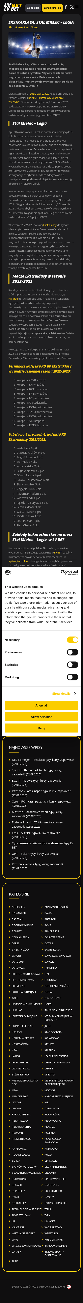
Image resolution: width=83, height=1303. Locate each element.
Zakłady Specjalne (56, 1245)
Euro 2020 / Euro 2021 (58, 955)
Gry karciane (53, 998)
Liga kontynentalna (57, 1062)
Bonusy (17, 931)
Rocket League (21, 1154)
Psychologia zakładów (53, 1140)
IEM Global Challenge (58, 1010)
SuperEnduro (53, 1191)
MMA (15, 1090)
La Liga (16, 1056)
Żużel (15, 1261)
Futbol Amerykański (57, 986)
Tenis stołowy (21, 1215)
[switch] (72, 652)
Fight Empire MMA (22, 980)
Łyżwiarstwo (20, 1074)
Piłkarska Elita (21, 1126)
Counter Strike (54, 937)
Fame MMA (51, 967)
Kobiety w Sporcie (23, 1038)
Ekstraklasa (15, 27)
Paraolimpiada (21, 1114)
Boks (48, 925)
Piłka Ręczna (20, 1120)
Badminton (19, 913)
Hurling (17, 1010)
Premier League (21, 1139)
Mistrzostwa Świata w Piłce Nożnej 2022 (59, 1082)
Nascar (16, 1102)
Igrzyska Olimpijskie (24, 1016)
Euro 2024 (18, 961)
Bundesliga (52, 931)
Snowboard (20, 1179)
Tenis (48, 1209)
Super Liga (18, 1191)
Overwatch (52, 1108)
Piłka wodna (53, 1120)
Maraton (50, 1074)
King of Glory (53, 1032)
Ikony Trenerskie (22, 1026)
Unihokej (50, 1221)
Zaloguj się (33, 7)
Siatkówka (51, 1160)
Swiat (15, 1197)
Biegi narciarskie (22, 925)
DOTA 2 (49, 943)
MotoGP (50, 1090)
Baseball (17, 919)
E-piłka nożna (20, 949)
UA (13, 1221)
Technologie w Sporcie (26, 1209)
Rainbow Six (19, 1148)
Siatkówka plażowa (24, 1166)
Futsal (49, 992)
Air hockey (18, 907)
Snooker (50, 1172)
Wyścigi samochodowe (26, 1245)
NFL (47, 1102)
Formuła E (18, 986)
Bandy (48, 913)
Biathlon (50, 919)
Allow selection (41, 716)
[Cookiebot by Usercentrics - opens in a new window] (60, 572)
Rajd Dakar (51, 1148)
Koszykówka (20, 1044)
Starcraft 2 (52, 1185)
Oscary (16, 1108)
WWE (15, 1239)
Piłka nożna (31, 27)
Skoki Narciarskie (56, 1166)
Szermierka (19, 1203)
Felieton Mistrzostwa (26, 974)
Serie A (16, 1160)
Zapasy (16, 1251)
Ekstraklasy (50, 225)
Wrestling (51, 1233)
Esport (16, 955)
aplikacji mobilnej (18, 561)
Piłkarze (13, 298)
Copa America (20, 937)
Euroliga (50, 961)
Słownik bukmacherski (26, 1172)
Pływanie (17, 1133)
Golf (15, 998)
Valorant (18, 1227)
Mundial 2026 (20, 1096)
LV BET (11, 8)
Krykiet (49, 1044)
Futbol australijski (24, 992)
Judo (47, 1026)
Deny (41, 728)
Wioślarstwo (53, 1227)
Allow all (41, 705)
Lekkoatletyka (21, 1062)
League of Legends (56, 1056)
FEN (47, 974)
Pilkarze (50, 1126)
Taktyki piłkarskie (56, 1203)
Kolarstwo (52, 1038)
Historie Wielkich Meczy (27, 1004)
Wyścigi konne (54, 1239)
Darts (16, 943)
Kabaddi (17, 1032)
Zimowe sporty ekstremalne (54, 1253)
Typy (47, 1215)
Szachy (49, 1197)
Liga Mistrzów (21, 1068)
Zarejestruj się (52, 7)
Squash (17, 1185)
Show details (61, 693)
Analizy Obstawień (56, 907)
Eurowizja (18, 967)
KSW (14, 1050)
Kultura (50, 1050)
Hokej (48, 1004)
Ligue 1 (49, 1068)
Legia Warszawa (39, 93)
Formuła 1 (51, 980)
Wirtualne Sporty (23, 1233)
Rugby (49, 1154)
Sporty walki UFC (55, 1179)
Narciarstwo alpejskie (59, 1096)
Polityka (50, 1133)
